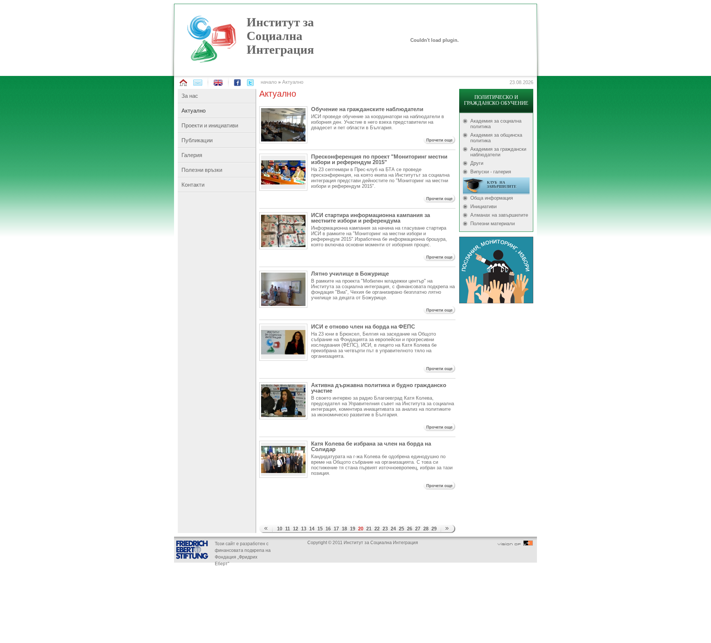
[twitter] (250, 82)
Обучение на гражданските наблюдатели (367, 109)
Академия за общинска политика (496, 137)
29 (434, 529)
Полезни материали (492, 223)
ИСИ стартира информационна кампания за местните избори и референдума (370, 218)
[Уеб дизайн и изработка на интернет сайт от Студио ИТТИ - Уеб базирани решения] (515, 544)
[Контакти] (197, 83)
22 (377, 529)
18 (344, 529)
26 (409, 529)
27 (417, 529)
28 (425, 529)
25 (401, 529)
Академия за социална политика (495, 123)
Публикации (197, 140)
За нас (189, 96)
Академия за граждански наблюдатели (498, 151)
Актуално (292, 82)
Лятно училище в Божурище (350, 273)
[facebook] (237, 82)
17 (336, 529)
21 (368, 529)
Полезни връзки (201, 170)
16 (328, 529)
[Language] (218, 84)
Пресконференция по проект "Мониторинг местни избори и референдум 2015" (379, 159)
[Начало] (183, 82)
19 (352, 529)
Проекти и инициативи (209, 125)
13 (303, 529)
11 (287, 529)
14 (311, 529)
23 (385, 529)
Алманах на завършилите (499, 215)
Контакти (192, 184)
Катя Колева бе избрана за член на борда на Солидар (371, 446)
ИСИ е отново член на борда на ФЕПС (363, 326)
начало (269, 82)
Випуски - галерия (490, 171)
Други (476, 163)
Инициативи (483, 206)
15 (320, 529)
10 (279, 529)
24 (393, 529)
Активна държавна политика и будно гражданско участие (378, 388)
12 (295, 529)
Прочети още (439, 140)
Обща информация (491, 198)
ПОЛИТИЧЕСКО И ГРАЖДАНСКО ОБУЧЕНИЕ (496, 100)
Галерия (191, 155)
